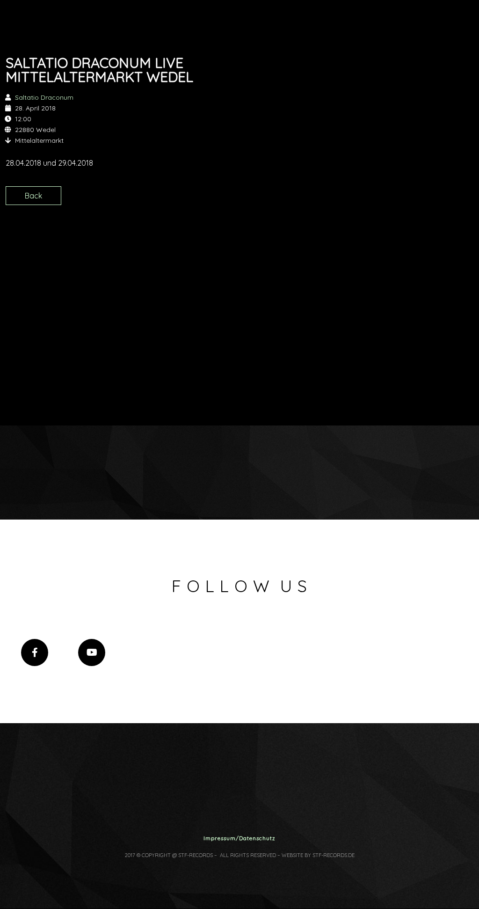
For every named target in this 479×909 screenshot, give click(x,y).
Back (33, 195)
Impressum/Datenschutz (239, 838)
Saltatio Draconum (44, 97)
